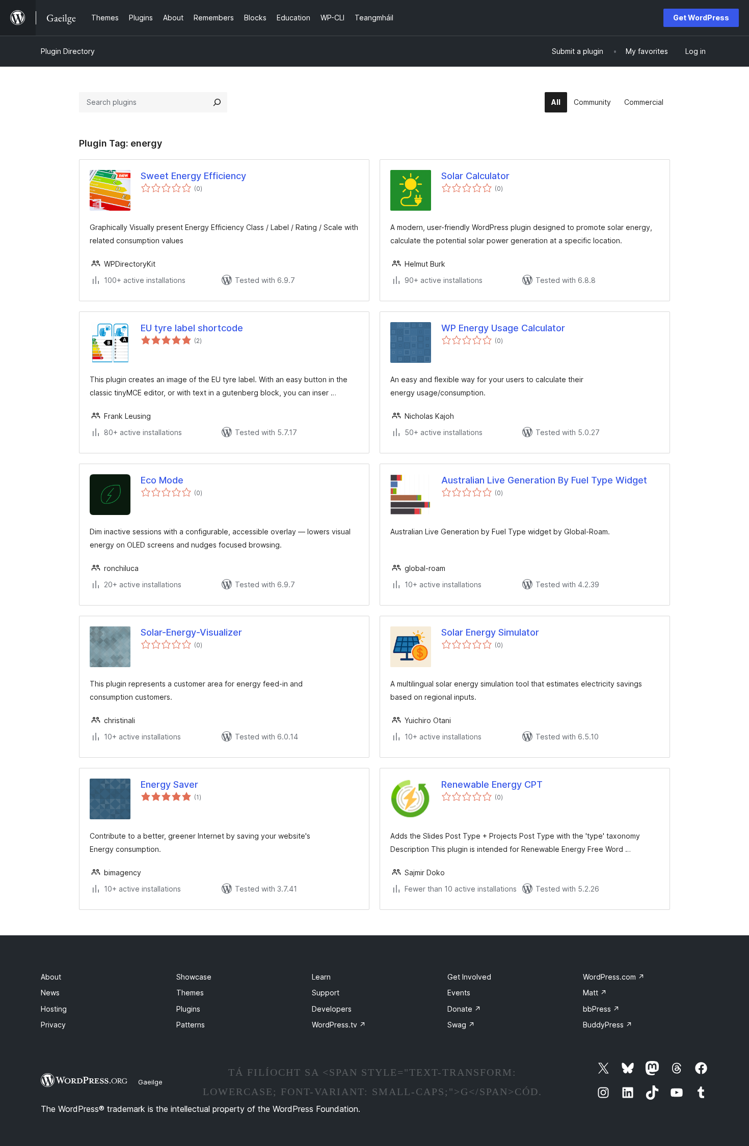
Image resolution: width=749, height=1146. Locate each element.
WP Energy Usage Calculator (503, 328)
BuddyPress (607, 1024)
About (51, 976)
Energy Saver (169, 784)
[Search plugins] (217, 102)
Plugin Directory (68, 51)
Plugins (188, 1009)
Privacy (53, 1024)
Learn (321, 976)
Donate (464, 1009)
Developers (332, 1009)
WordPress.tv (339, 1024)
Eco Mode (162, 480)
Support (325, 992)
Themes (190, 992)
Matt (595, 992)
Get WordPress (701, 17)
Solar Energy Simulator (490, 632)
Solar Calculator (475, 175)
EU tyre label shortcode (192, 328)
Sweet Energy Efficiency (193, 175)
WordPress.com (614, 976)
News (50, 992)
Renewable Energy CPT (492, 784)
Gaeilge (150, 1082)
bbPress (601, 1009)
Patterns (190, 1024)
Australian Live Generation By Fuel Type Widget (544, 480)
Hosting (54, 1009)
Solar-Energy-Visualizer (191, 632)
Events (458, 992)
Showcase (193, 976)
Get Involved (469, 976)
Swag (461, 1024)
